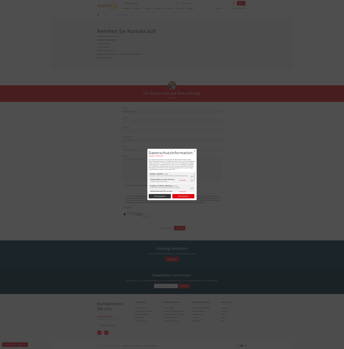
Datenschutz (159, 156)
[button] (190, 176)
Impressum (152, 156)
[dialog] (172, 174)
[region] (172, 182)
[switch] (191, 176)
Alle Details (182, 180)
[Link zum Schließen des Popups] (194, 151)
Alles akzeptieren (183, 196)
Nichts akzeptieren (159, 196)
